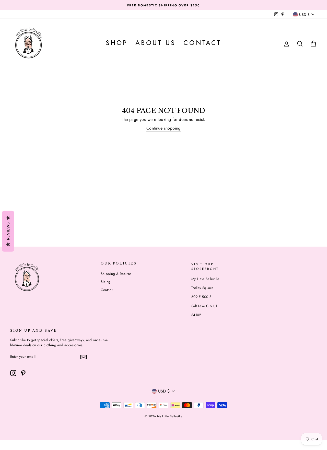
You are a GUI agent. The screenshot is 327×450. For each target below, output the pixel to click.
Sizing (105, 281)
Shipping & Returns (116, 273)
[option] (163, 5)
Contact (202, 43)
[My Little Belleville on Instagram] (13, 373)
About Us (155, 43)
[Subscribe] (83, 357)
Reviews (8, 231)
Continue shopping (163, 128)
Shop (117, 43)
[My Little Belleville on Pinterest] (23, 373)
